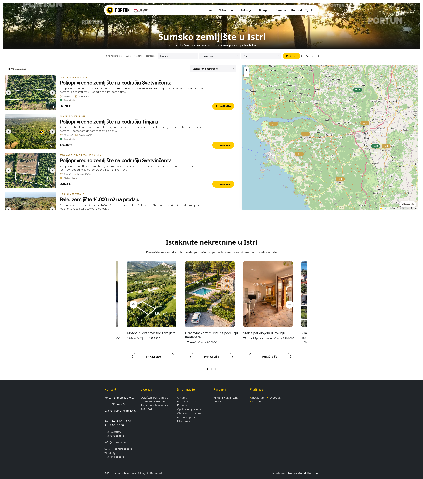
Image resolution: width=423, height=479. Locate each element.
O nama (280, 10)
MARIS (217, 401)
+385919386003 (114, 436)
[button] (375, 147)
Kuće (128, 55)
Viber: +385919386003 (118, 449)
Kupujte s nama (187, 405)
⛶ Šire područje (408, 204)
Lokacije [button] (246, 10)
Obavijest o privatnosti (191, 413)
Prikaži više (223, 106)
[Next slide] (289, 305)
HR (312, 10)
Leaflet (385, 208)
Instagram (258, 397)
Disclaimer (183, 421)
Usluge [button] (263, 10)
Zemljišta (150, 55)
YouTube (256, 401)
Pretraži (291, 56)
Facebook (275, 397)
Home (209, 10)
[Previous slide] (133, 305)
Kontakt (296, 10)
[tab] (208, 369)
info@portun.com (115, 442)
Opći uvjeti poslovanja (191, 409)
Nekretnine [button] (226, 10)
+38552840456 (113, 432)
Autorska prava (186, 417)
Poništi (310, 56)
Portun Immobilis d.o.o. (119, 397)
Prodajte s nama (187, 401)
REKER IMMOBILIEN (225, 397)
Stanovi (138, 55)
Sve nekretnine (114, 55)
